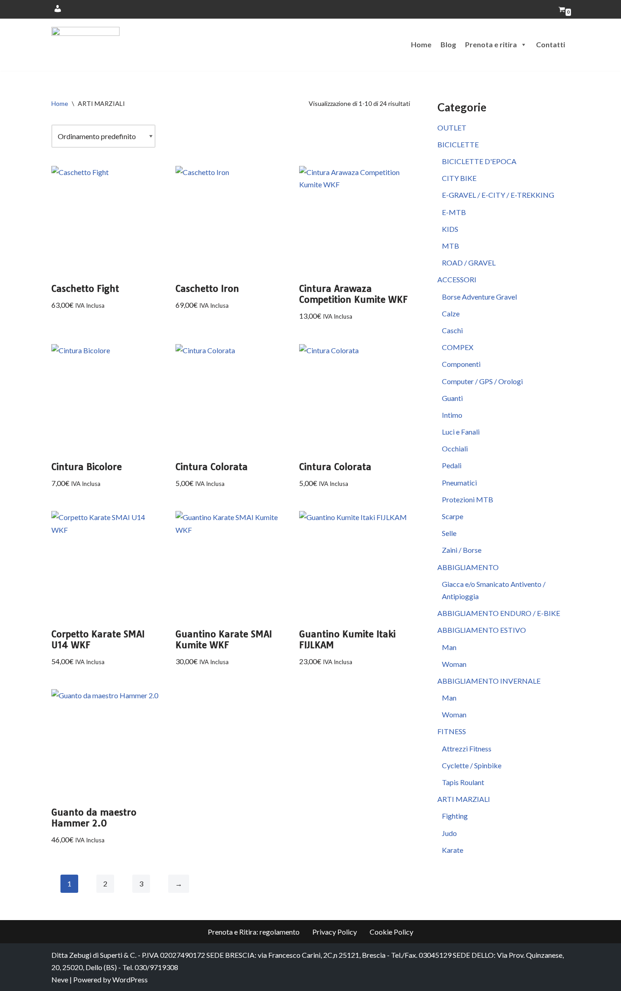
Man (449, 647)
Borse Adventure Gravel (479, 296)
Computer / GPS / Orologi (482, 381)
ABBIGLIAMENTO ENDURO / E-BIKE (498, 613)
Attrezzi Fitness (466, 748)
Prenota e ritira (491, 44)
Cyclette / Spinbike (471, 765)
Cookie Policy (391, 931)
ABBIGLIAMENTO (468, 567)
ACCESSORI (456, 279)
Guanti (452, 398)
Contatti (550, 44)
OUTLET (451, 127)
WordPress (130, 979)
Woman (454, 664)
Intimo (452, 414)
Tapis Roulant (463, 782)
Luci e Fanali (461, 431)
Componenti (461, 364)
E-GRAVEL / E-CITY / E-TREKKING (498, 194)
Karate (452, 850)
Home (421, 44)
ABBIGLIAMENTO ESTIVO (481, 630)
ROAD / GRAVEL (469, 262)
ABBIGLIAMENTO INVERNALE (489, 680)
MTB (450, 245)
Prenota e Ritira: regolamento (254, 931)
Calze (451, 313)
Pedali (451, 465)
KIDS (450, 229)
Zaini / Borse (461, 550)
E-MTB (454, 212)
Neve (59, 979)
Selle (449, 533)
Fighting (455, 815)
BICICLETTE (458, 144)
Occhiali (455, 448)
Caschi (452, 330)
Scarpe (452, 516)
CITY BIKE (459, 178)
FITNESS (451, 731)
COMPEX (457, 347)
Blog (448, 44)
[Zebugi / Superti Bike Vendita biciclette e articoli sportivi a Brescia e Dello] (85, 45)
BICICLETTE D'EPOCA (479, 161)
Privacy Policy (334, 931)
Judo (449, 833)
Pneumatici (459, 482)
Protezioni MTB (467, 499)
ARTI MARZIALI (463, 799)
